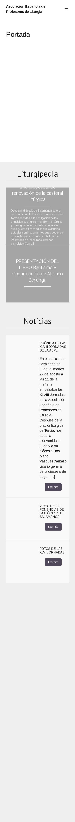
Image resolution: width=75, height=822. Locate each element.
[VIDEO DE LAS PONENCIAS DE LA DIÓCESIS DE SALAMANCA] (22, 519)
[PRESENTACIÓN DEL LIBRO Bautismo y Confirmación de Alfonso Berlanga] (37, 273)
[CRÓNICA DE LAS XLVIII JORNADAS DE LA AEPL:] (22, 356)
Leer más (53, 487)
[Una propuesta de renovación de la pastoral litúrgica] (37, 216)
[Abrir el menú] (66, 9)
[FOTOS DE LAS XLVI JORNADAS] (22, 561)
